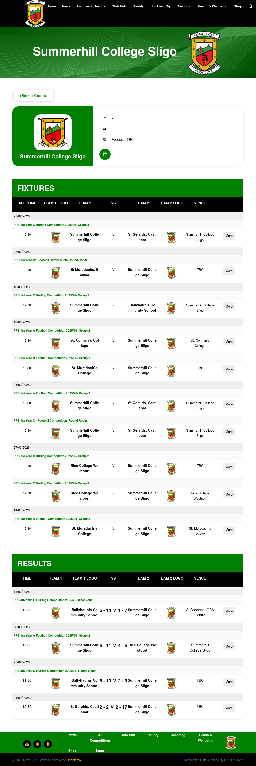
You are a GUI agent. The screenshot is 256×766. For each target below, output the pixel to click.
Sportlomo (74, 760)
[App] (48, 744)
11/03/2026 (22, 591)
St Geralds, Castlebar (142, 237)
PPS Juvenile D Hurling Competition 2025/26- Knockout (53, 600)
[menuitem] (51, 6)
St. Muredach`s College (85, 370)
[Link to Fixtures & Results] (105, 154)
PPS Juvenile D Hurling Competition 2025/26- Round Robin (55, 671)
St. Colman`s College (84, 343)
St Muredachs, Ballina (85, 272)
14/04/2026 (22, 510)
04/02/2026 (22, 697)
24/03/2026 (22, 384)
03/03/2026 (22, 251)
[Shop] (38, 744)
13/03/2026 (22, 286)
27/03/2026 (22, 447)
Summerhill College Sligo (84, 237)
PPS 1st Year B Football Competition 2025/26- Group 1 (52, 358)
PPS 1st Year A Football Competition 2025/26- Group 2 (52, 330)
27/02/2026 (22, 216)
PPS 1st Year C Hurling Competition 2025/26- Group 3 (51, 225)
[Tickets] (27, 744)
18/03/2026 (22, 322)
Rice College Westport (84, 468)
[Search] (251, 6)
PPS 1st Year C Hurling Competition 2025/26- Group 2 (51, 295)
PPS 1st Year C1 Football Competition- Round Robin (50, 260)
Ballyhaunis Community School (142, 307)
